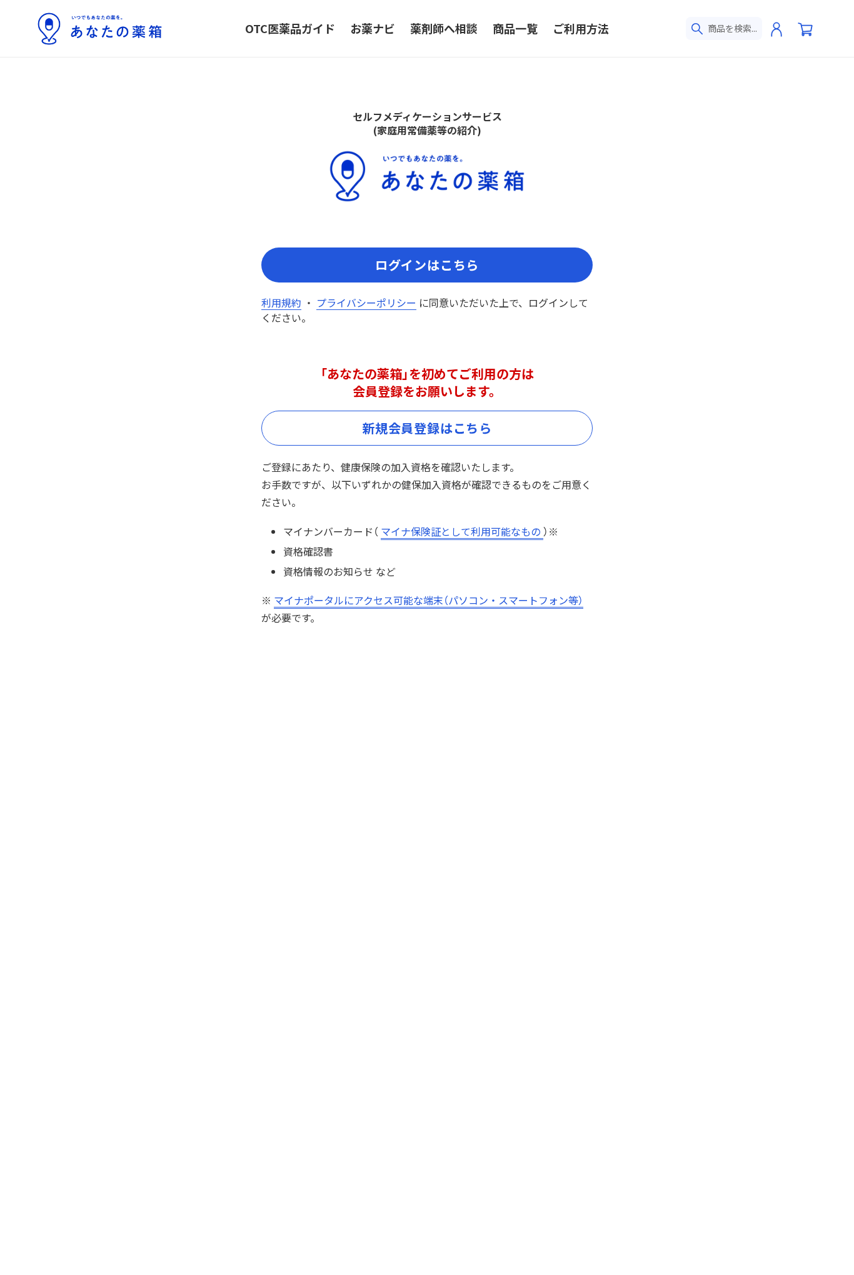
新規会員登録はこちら (427, 428)
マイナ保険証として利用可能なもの (462, 531)
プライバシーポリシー (366, 302)
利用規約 (281, 302)
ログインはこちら (427, 265)
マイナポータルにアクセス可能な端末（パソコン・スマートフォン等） (428, 600)
